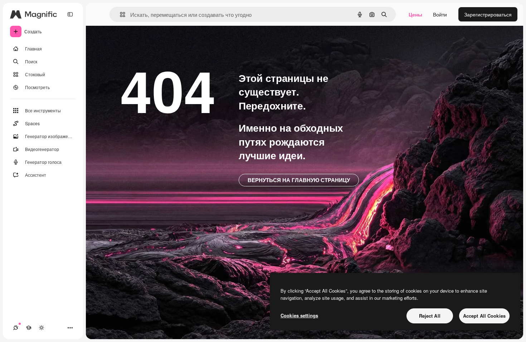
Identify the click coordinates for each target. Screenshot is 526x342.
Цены (415, 14)
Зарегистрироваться (488, 14)
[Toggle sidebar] (70, 14)
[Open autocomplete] (120, 14)
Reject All (429, 315)
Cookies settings (299, 315)
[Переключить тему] (41, 327)
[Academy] (28, 327)
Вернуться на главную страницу (299, 180)
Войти (440, 14)
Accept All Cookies (484, 315)
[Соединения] (15, 327)
